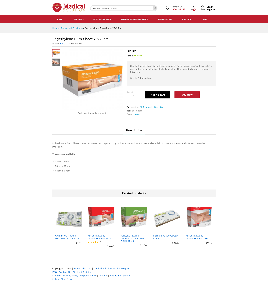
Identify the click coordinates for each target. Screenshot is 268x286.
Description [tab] (134, 130)
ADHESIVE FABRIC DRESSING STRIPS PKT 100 (100, 237)
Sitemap (56, 275)
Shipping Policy (88, 275)
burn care (137, 110)
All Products (146, 107)
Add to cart (158, 94)
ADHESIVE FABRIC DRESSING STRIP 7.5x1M (197, 237)
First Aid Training (82, 272)
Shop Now (66, 279)
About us (87, 268)
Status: (130, 56)
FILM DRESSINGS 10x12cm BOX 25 (165, 237)
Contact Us (65, 272)
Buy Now (187, 94)
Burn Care (159, 107)
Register (211, 9)
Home (76, 268)
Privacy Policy (70, 275)
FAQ (54, 272)
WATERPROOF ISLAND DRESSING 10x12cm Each (67, 237)
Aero (62, 43)
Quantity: (130, 92)
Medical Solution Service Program (112, 268)
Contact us (177, 7)
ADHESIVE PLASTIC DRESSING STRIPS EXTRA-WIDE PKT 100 (133, 238)
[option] (68, 227)
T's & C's (102, 275)
